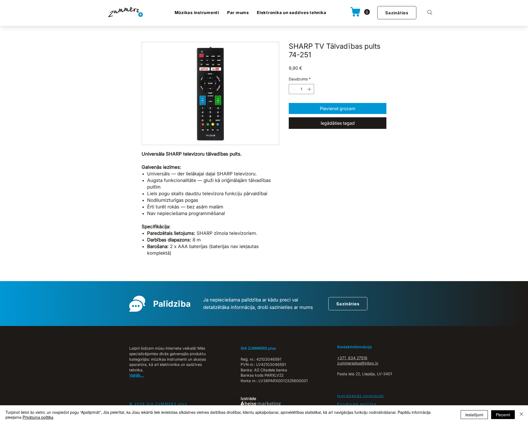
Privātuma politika (38, 417)
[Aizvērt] (521, 415)
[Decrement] (293, 89)
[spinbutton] (301, 89)
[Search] (430, 12)
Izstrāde (248, 398)
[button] (367, 12)
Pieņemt (503, 414)
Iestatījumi (474, 414)
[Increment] (309, 89)
